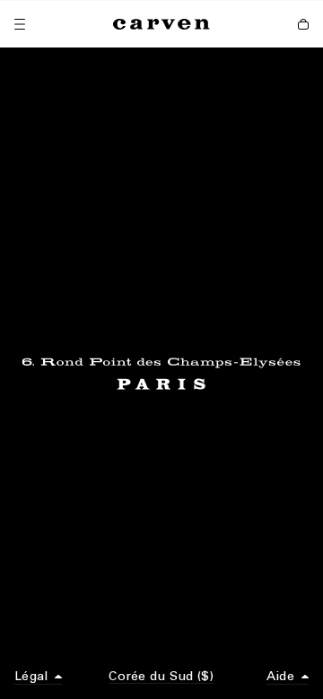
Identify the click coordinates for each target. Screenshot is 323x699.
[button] (38, 677)
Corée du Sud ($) (161, 676)
